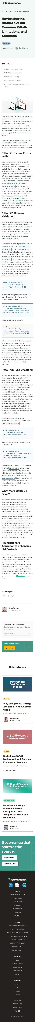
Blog (17, 960)
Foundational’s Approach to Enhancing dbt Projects (16, 85)
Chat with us (20, 576)
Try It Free (9, 648)
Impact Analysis (17, 898)
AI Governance (17, 909)
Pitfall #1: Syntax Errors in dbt (12, 69)
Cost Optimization (17, 950)
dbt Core (17, 196)
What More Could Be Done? (12, 80)
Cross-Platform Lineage (17, 894)
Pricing (17, 984)
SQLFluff (18, 200)
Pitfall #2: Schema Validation (12, 73)
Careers (17, 994)
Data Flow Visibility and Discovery (17, 932)
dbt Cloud (15, 191)
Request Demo (9, 857)
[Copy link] (4, 596)
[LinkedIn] (8, 596)
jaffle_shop (5, 271)
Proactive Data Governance (17, 925)
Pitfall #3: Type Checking (11, 77)
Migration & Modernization (17, 943)
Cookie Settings (17, 1007)
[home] (12, 3)
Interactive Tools (17, 967)
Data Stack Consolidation (17, 939)
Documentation (17, 970)
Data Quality (17, 905)
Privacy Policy (17, 1004)
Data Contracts (17, 901)
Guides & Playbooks (18, 963)
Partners (17, 991)
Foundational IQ (17, 916)
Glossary (17, 974)
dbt (31, 116)
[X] (12, 596)
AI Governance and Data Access (17, 936)
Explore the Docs (10, 864)
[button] (31, 3)
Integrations (17, 912)
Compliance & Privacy (17, 947)
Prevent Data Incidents (17, 929)
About (17, 987)
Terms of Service (17, 1000)
